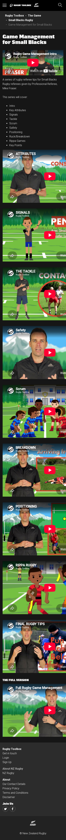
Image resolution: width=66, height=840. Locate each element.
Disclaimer (9, 797)
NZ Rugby (8, 773)
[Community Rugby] (36, 5)
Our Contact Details (14, 784)
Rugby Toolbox (12, 749)
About (6, 779)
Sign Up (7, 762)
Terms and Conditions (15, 792)
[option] (33, 62)
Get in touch (10, 753)
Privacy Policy (11, 788)
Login (6, 757)
